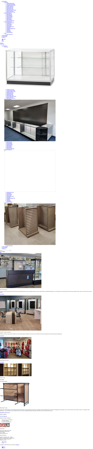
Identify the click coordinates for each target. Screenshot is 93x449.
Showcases (6, 2)
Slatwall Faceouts (9, 16)
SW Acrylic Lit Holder (10, 20)
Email (4, 447)
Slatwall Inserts (9, 18)
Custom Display (5, 35)
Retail (5, 33)
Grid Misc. (8, 29)
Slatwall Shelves (9, 19)
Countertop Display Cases (10, 5)
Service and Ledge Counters (11, 10)
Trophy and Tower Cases (10, 98)
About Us (3, 37)
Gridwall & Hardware (8, 21)
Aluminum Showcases (10, 3)
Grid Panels (8, 30)
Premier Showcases (9, 8)
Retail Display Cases (10, 9)
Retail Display (4, 1)
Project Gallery (4, 36)
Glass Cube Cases (9, 34)
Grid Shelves (8, 31)
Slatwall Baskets (9, 14)
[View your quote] (2, 40)
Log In (4, 39)
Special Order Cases (9, 97)
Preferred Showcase (9, 7)
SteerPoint (17, 444)
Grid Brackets (8, 23)
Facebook (5, 441)
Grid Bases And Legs (10, 22)
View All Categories (3, 416)
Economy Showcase (9, 6)
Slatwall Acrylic (9, 13)
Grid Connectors (9, 24)
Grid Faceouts (8, 25)
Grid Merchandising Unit (10, 28)
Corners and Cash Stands (10, 4)
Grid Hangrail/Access (10, 26)
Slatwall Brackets (9, 15)
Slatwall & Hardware (8, 99)
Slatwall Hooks (9, 17)
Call (3, 446)
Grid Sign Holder (9, 32)
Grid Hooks (8, 27)
